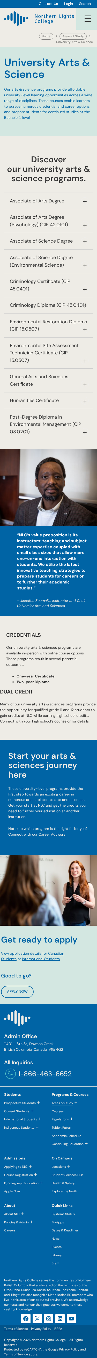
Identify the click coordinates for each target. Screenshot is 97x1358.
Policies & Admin (16, 1222)
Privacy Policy (69, 1349)
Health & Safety (63, 1183)
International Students (41, 959)
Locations (59, 1167)
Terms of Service (16, 1354)
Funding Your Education (21, 1183)
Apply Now (12, 1191)
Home (46, 36)
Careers (10, 1230)
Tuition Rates (61, 1128)
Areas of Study (73, 36)
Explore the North (64, 1191)
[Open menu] (88, 18)
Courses (58, 1111)
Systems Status (63, 1214)
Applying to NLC (16, 1167)
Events (57, 1247)
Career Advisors (52, 834)
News (55, 1239)
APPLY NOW (17, 991)
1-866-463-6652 (45, 1073)
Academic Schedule (66, 1136)
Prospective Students (20, 1103)
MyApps (58, 1222)
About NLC (12, 1214)
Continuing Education (68, 1144)
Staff (55, 1263)
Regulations (60, 1119)
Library (57, 1255)
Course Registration (18, 1175)
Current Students (16, 1111)
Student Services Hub (67, 1175)
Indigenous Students (19, 1128)
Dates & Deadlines (65, 1230)
